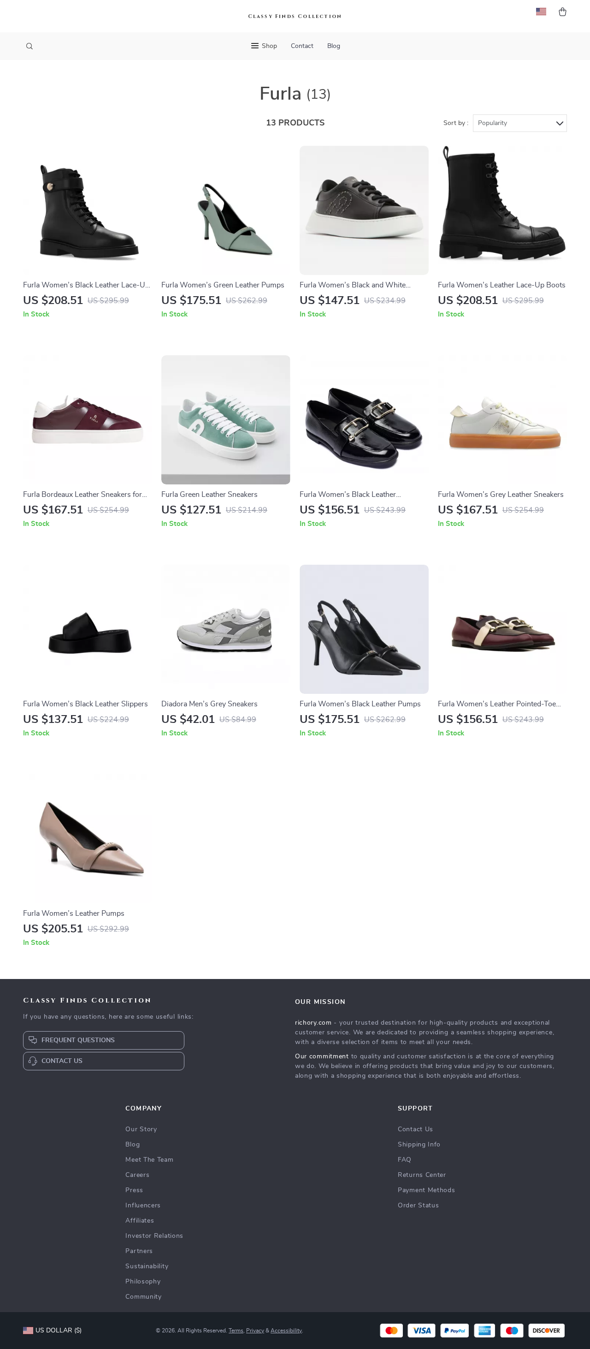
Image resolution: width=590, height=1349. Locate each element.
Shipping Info (419, 1144)
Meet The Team (149, 1160)
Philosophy (142, 1281)
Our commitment (322, 1056)
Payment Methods (426, 1190)
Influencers (143, 1205)
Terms (236, 1330)
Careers (137, 1175)
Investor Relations (154, 1236)
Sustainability (146, 1266)
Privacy (255, 1330)
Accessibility (286, 1330)
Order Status (418, 1205)
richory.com (313, 1023)
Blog (333, 46)
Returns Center (422, 1175)
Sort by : (455, 123)
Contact (302, 46)
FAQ (405, 1160)
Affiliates (139, 1221)
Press (134, 1190)
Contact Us (415, 1129)
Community (143, 1297)
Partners (139, 1251)
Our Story (141, 1129)
